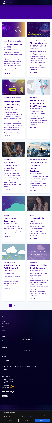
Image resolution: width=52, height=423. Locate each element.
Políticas (3, 330)
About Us (4, 321)
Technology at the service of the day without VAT (12, 104)
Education (40, 214)
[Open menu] (49, 3)
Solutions (4, 320)
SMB (43, 40)
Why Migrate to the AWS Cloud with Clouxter (12, 268)
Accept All (42, 420)
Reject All (26, 420)
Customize (10, 420)
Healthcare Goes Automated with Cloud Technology (38, 103)
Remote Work (15, 214)
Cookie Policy (30, 416)
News (39, 159)
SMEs (46, 40)
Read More (7, 73)
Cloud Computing (7, 40)
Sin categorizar (44, 159)
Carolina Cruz (34, 48)
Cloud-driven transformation (10, 41)
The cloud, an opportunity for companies (10, 165)
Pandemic (19, 41)
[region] (26, 417)
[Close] (50, 412)
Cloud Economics (15, 40)
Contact (3, 326)
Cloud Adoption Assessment (8, 325)
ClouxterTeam (8, 49)
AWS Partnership (5, 323)
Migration (39, 40)
